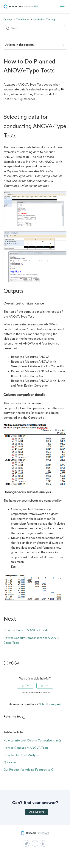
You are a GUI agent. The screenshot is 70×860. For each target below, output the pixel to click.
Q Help (8, 19)
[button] (62, 6)
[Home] (21, 8)
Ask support (36, 812)
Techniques (22, 19)
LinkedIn (16, 663)
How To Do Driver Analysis (21, 755)
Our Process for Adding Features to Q (29, 769)
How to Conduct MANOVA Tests (26, 630)
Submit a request (50, 704)
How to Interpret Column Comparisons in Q (32, 740)
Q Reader (10, 762)
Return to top (12, 716)
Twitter (11, 663)
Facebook (6, 663)
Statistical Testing (44, 19)
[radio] (25, 685)
